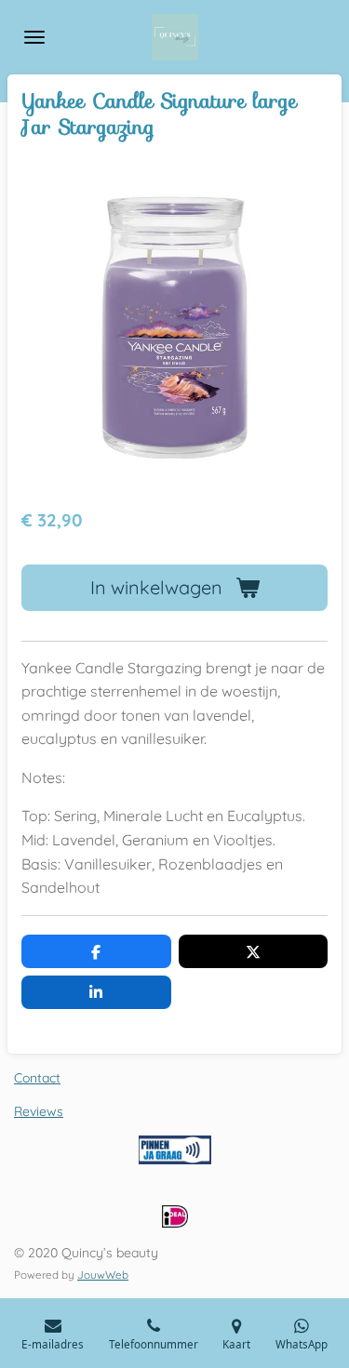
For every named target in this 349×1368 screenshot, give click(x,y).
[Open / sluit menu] (34, 37)
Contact (37, 1077)
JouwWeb (102, 1275)
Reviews (38, 1111)
